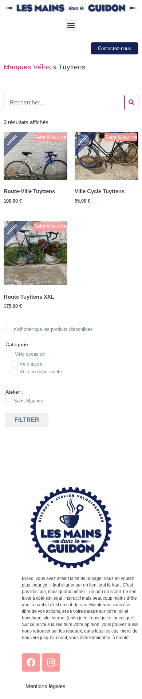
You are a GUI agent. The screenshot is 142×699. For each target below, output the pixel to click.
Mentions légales (45, 686)
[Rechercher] (131, 102)
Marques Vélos (27, 67)
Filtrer (27, 420)
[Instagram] (51, 662)
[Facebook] (31, 662)
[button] (71, 25)
